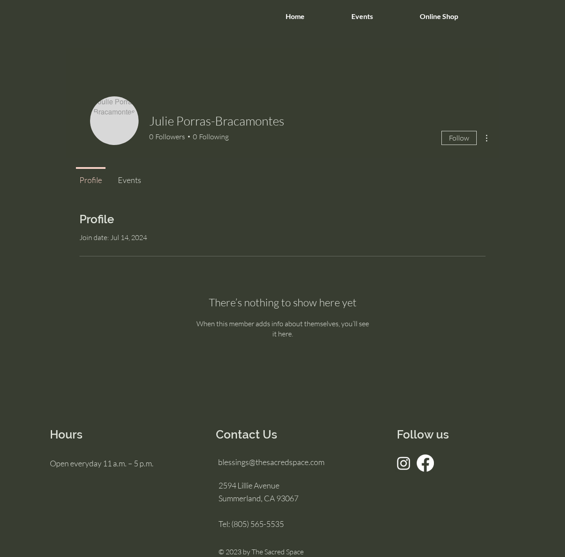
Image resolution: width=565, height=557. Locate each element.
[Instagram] (403, 463)
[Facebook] (425, 463)
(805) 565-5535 (257, 524)
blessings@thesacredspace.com (271, 462)
